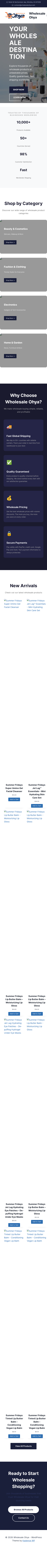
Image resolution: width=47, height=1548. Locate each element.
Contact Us (23, 1518)
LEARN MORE (19, 97)
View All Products (23, 1446)
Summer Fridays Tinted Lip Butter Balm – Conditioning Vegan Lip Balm (14, 1421)
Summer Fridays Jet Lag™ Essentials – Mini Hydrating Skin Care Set (37, 791)
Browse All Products (23, 1509)
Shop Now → (10, 242)
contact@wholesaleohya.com (24, 5)
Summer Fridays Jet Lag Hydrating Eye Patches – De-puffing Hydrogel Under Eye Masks (14, 1210)
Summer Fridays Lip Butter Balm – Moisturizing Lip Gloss (14, 1001)
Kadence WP (29, 1540)
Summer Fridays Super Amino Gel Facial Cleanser (14, 788)
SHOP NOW (18, 89)
